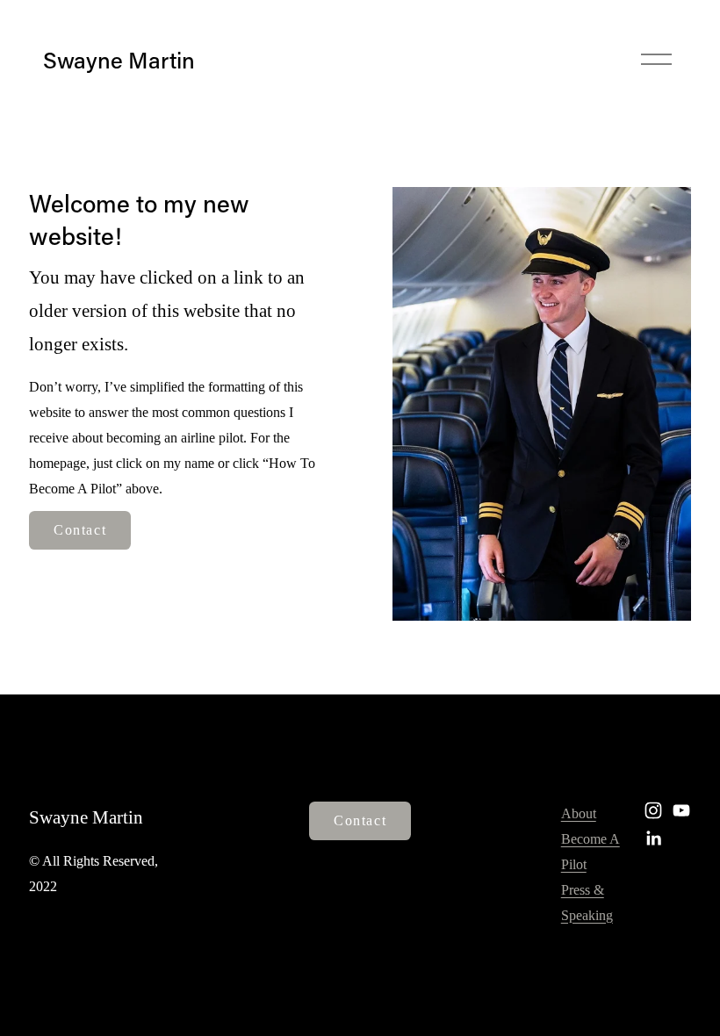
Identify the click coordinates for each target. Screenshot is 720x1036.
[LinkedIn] (653, 838)
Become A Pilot (590, 851)
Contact (80, 529)
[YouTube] (681, 810)
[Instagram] (653, 810)
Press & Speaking (587, 902)
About (578, 813)
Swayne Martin (119, 60)
